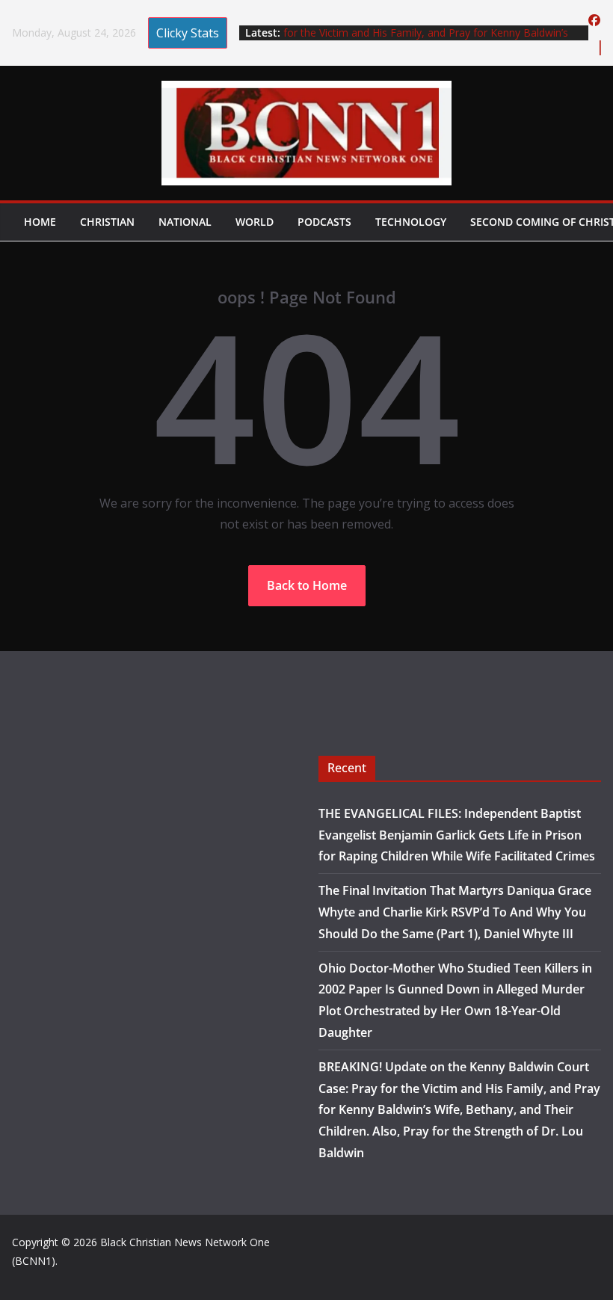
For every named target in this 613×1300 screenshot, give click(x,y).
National (185, 222)
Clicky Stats (187, 33)
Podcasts (324, 222)
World (254, 222)
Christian (107, 222)
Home (40, 222)
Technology (410, 222)
